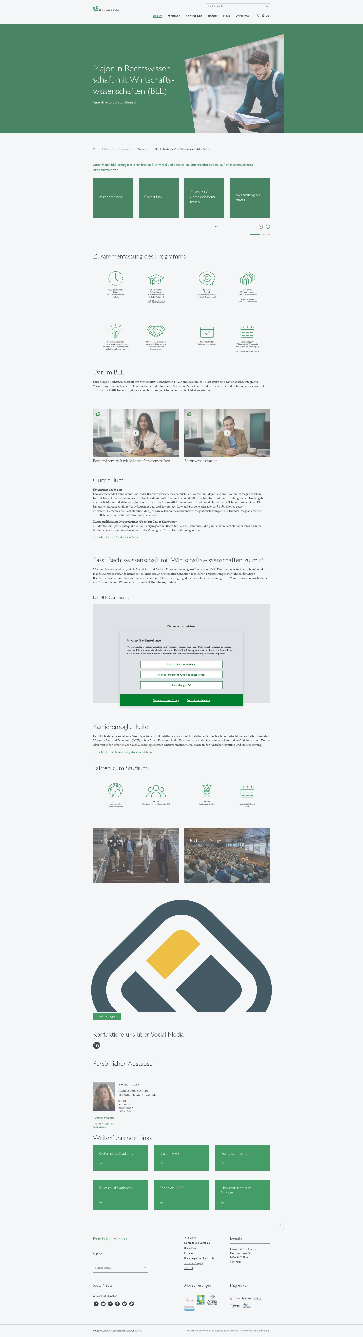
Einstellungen (180, 685)
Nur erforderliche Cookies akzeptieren (181, 674)
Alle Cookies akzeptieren (181, 664)
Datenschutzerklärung (166, 700)
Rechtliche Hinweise (198, 700)
